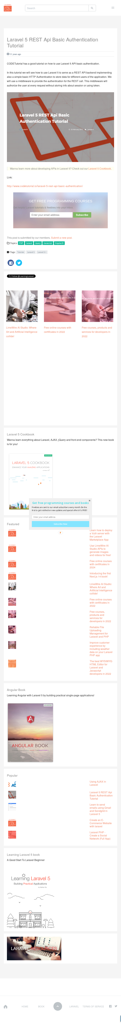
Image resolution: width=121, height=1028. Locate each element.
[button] (60, 503)
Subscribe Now (60, 524)
